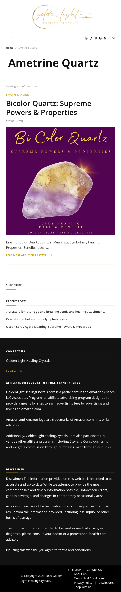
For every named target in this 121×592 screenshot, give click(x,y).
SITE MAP (74, 570)
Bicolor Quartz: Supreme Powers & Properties (48, 107)
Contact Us (14, 371)
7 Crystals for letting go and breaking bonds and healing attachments (55, 312)
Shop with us (82, 587)
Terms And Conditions (89, 578)
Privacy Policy (83, 583)
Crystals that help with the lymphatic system (38, 319)
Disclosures (106, 583)
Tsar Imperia (16, 121)
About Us (80, 574)
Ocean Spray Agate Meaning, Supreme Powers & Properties (48, 327)
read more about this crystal (27, 255)
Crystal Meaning (17, 94)
